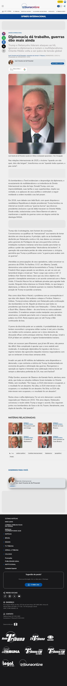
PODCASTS (51, 11)
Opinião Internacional (15, 32)
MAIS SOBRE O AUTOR (57, 63)
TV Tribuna (16, 11)
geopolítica (58, 453)
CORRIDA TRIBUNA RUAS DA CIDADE (13, 525)
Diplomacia (48, 453)
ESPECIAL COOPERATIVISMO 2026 (13, 530)
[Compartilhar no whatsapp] (3, 38)
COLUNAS (8, 554)
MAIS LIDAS (9, 521)
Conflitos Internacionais (35, 453)
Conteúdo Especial (10, 568)
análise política (20, 453)
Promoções (8, 558)
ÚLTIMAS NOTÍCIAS (11, 518)
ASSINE (60, 1)
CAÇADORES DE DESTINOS (40, 11)
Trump (12, 456)
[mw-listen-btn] (3, 34)
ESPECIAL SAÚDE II (26, 11)
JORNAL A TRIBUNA (11, 550)
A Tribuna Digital (61, 11)
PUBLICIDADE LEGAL (12, 561)
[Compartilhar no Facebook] (3, 42)
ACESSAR (12, 486)
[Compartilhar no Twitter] (3, 46)
